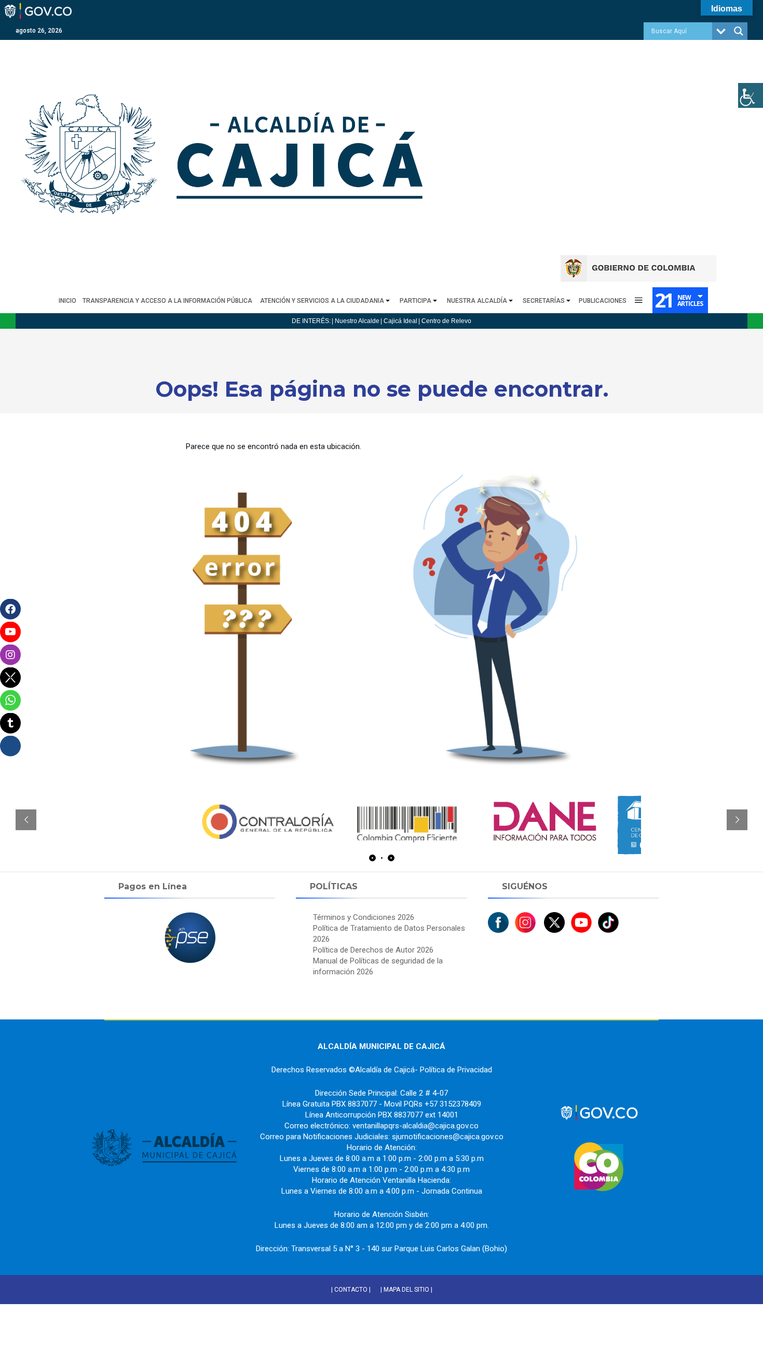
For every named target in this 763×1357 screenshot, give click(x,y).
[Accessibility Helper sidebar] (750, 95)
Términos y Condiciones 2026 (363, 917)
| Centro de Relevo (444, 321)
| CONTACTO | (351, 1289)
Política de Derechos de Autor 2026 (373, 950)
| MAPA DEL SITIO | (406, 1289)
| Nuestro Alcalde (355, 321)
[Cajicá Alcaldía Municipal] (225, 44)
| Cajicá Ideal (398, 321)
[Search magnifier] (738, 31)
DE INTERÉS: (311, 321)
